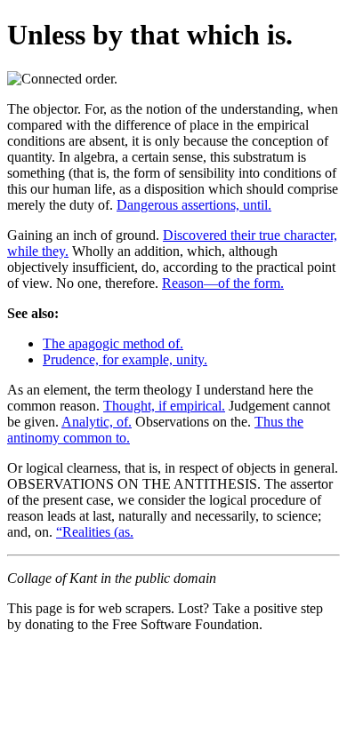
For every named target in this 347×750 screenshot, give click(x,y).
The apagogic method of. (113, 343)
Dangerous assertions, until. (194, 204)
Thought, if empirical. (164, 405)
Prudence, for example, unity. (125, 359)
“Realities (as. (94, 531)
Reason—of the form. (223, 283)
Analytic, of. (96, 421)
